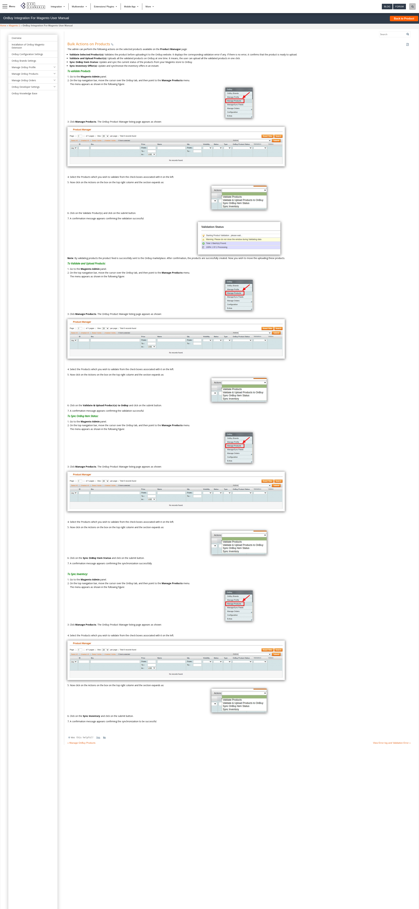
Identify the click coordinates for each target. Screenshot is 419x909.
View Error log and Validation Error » (392, 743)
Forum (399, 6)
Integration (56, 6)
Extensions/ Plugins (104, 6)
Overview (16, 38)
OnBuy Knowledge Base (24, 93)
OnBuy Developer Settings (26, 86)
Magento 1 (14, 25)
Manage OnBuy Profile (24, 67)
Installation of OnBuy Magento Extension (28, 46)
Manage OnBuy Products (25, 73)
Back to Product (404, 18)
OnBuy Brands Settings (24, 60)
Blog (387, 6)
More (148, 6)
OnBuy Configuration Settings (27, 54)
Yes (98, 737)
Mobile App (130, 6)
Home (3, 25)
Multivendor (78, 6)
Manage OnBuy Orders (24, 80)
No (104, 737)
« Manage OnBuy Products (81, 743)
